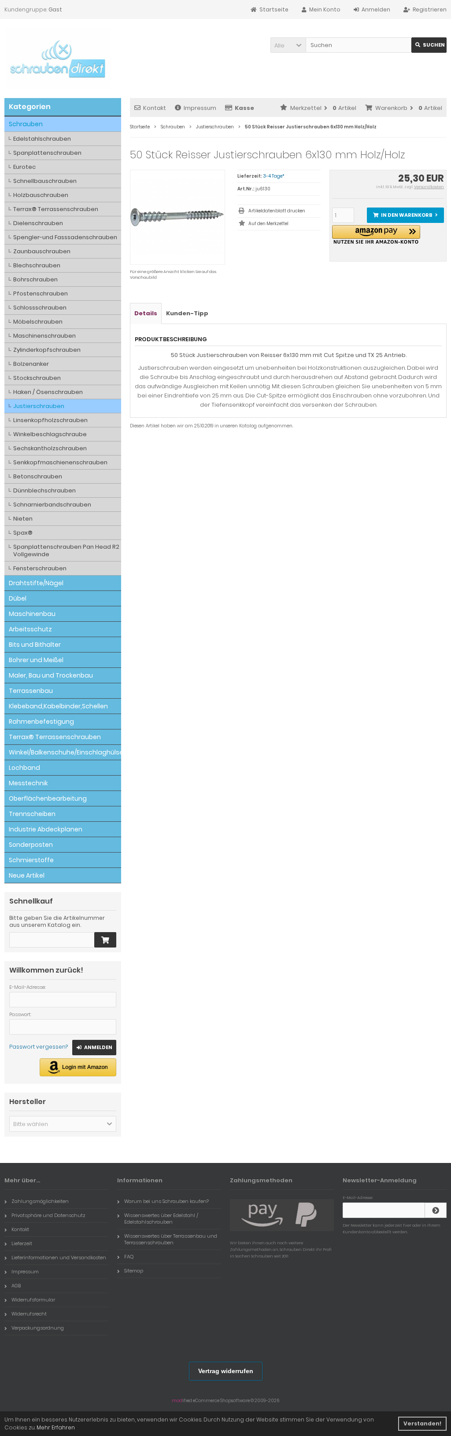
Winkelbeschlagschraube (50, 434)
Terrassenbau (31, 690)
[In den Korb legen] (105, 940)
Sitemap (133, 1270)
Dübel (17, 598)
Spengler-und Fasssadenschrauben (65, 237)
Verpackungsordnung (37, 1327)
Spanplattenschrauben (47, 153)
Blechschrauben (36, 265)
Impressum (200, 108)
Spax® (23, 532)
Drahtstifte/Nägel (36, 583)
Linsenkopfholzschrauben (50, 420)
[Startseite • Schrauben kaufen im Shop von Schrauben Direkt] (57, 58)
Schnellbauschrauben (45, 181)
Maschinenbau (32, 613)
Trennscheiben (32, 813)
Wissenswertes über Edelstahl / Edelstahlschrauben (161, 1218)
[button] (288, 45)
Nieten (23, 518)
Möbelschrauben (38, 321)
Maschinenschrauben (44, 336)
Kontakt (154, 108)
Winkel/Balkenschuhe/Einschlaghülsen (65, 752)
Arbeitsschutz (30, 629)
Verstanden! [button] (422, 1423)
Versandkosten (429, 187)
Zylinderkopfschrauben (47, 350)
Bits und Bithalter (35, 644)
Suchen (429, 45)
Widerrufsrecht (29, 1313)
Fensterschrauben (40, 568)
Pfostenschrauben (40, 293)
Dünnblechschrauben (44, 490)
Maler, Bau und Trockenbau (51, 675)
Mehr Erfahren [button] (56, 1427)
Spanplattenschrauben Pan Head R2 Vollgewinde (66, 550)
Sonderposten (31, 844)
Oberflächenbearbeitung (48, 798)
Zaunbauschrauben (41, 251)
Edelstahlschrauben (42, 139)
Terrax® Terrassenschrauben (55, 209)
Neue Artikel (26, 875)
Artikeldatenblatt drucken (276, 211)
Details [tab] (145, 313)
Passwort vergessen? (38, 1046)
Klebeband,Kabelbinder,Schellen (58, 706)
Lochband (24, 767)
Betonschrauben (37, 476)
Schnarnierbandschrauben (52, 504)
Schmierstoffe (31, 860)
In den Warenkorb (405, 215)
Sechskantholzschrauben (50, 448)
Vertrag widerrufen (225, 1370)
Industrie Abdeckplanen (45, 829)
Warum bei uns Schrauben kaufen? (166, 1201)
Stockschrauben (37, 378)
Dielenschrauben (38, 223)
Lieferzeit (21, 1243)
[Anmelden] (435, 1210)
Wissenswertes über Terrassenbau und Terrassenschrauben (170, 1239)
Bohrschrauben (35, 279)
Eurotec (24, 167)
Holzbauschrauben (40, 195)
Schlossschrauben (40, 307)
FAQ (128, 1256)
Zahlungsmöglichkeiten (40, 1201)
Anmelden (94, 1047)
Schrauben (26, 124)
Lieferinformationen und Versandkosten (58, 1257)
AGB (16, 1285)
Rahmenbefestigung (41, 721)
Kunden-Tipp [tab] (187, 313)
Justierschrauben (38, 406)
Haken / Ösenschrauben (48, 392)
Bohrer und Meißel (36, 660)
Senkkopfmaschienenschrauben (60, 462)
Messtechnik (28, 783)
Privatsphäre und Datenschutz (48, 1215)
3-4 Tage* (274, 176)
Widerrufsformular (33, 1299)
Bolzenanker (31, 364)
